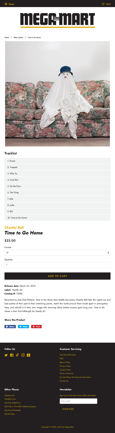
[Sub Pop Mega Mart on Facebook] (11, 355)
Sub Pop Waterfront (12, 402)
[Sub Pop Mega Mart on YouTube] (28, 355)
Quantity (8, 259)
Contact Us (64, 380)
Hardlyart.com (10, 399)
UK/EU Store (9, 414)
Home (6, 37)
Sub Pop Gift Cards (67, 354)
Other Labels (18, 37)
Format (7, 247)
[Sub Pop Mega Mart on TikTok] (17, 355)
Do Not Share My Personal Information (75, 377)
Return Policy (65, 362)
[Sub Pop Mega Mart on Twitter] (6, 355)
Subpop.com (9, 395)
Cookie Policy (65, 369)
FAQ (61, 358)
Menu (11, 4)
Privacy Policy (65, 366)
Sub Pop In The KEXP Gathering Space (20, 406)
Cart (108, 4)
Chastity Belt (14, 227)
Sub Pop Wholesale (12, 410)
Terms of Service (66, 373)
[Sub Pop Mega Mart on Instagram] (23, 355)
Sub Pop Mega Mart (65, 426)
